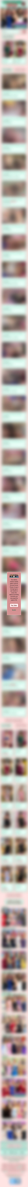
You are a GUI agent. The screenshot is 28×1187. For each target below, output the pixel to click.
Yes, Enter (14, 605)
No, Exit (14, 610)
